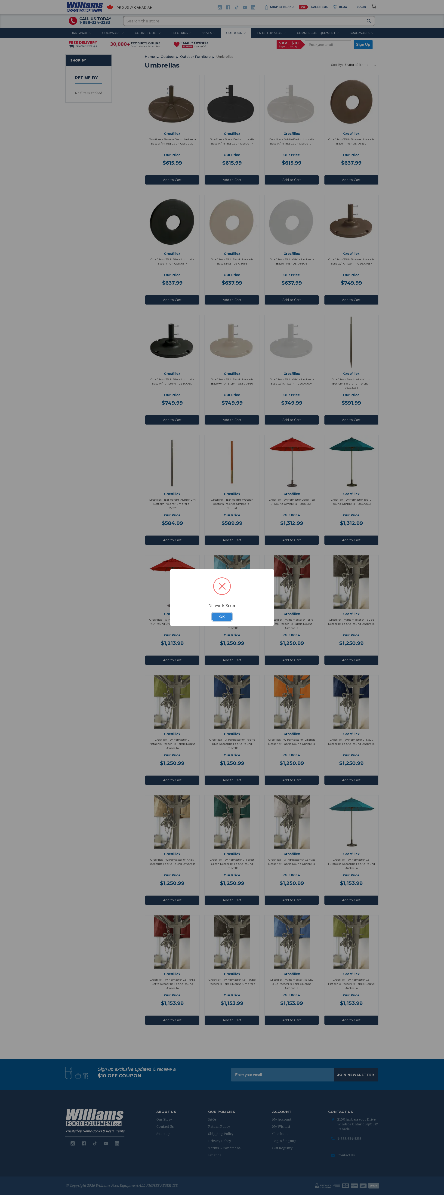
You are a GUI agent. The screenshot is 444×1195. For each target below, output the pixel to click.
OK (222, 617)
